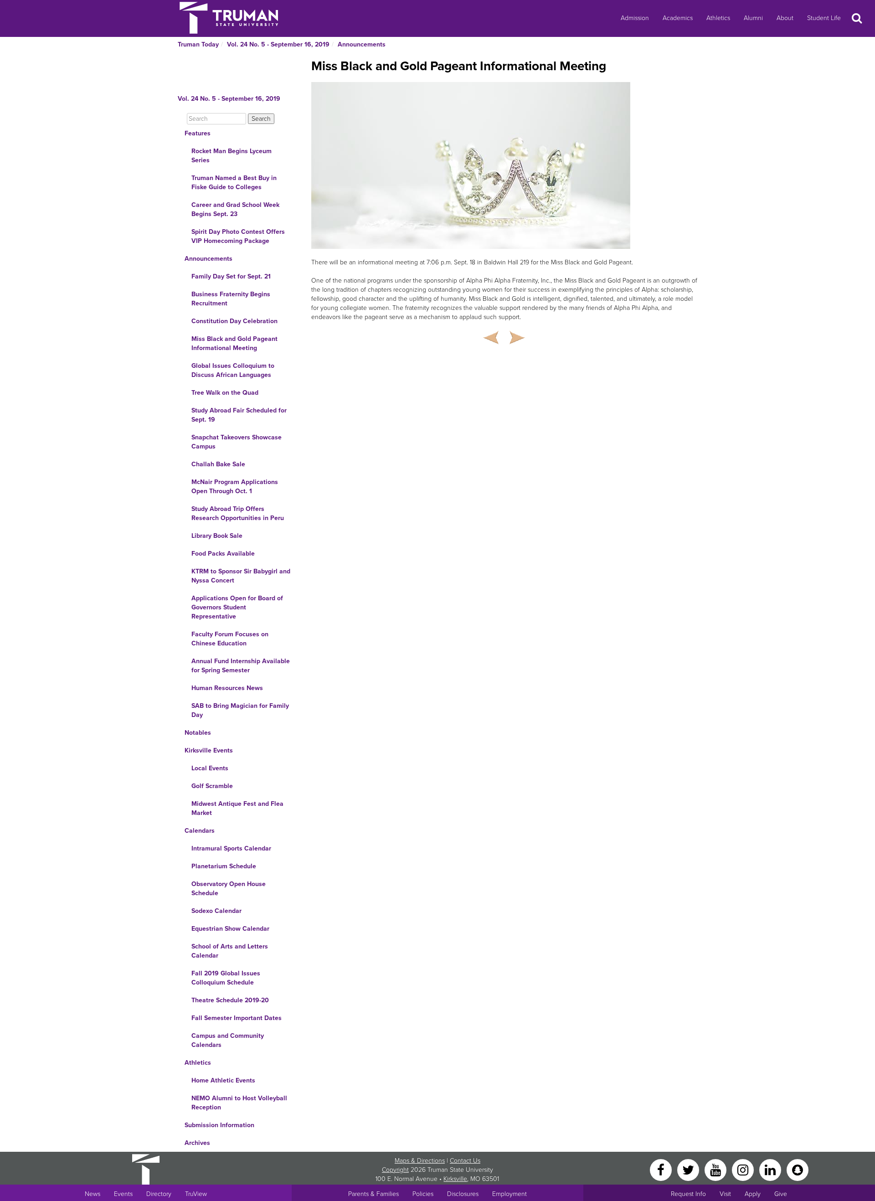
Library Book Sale (216, 536)
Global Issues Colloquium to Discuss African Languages (232, 370)
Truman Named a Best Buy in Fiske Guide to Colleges (234, 182)
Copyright (395, 1170)
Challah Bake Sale (218, 464)
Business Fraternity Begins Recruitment (230, 298)
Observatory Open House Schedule (228, 888)
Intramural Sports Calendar (231, 848)
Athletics (718, 18)
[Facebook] (661, 1169)
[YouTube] (716, 1169)
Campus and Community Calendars (227, 1040)
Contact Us (465, 1161)
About (785, 18)
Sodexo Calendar (216, 911)
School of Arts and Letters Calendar (229, 951)
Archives (197, 1143)
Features (198, 133)
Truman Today (198, 44)
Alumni (753, 18)
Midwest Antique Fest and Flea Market (237, 808)
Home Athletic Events (223, 1080)
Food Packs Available (223, 553)
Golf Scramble (212, 786)
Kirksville (455, 1179)
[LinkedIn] (771, 1169)
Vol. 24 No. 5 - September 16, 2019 (278, 44)
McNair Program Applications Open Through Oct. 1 (234, 486)
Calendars (200, 831)
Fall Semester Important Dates (236, 1018)
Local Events (209, 768)
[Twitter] (689, 1169)
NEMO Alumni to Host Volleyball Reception (239, 1102)
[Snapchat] (797, 1169)
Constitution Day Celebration (234, 321)
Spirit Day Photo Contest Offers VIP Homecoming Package (238, 236)
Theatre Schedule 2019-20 (230, 1000)
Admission (635, 18)
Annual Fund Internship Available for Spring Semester (240, 665)
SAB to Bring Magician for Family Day (240, 710)
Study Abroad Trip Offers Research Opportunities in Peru (237, 513)
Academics (678, 18)
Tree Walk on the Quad (224, 393)
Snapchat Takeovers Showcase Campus (236, 441)
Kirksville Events (209, 750)
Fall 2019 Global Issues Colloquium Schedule (225, 977)
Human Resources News (227, 688)
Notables (198, 733)
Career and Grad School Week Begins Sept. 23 (235, 209)
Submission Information (219, 1125)
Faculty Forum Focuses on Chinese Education (229, 638)
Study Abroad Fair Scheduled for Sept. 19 (239, 415)
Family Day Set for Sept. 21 (231, 276)
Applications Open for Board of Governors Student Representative (237, 607)
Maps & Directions (420, 1161)
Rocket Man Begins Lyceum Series (231, 155)
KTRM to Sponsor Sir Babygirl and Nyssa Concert (240, 575)
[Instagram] (743, 1169)
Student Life (824, 18)
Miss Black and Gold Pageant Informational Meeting (234, 343)
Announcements (362, 44)
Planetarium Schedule (223, 866)
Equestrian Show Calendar (230, 929)
